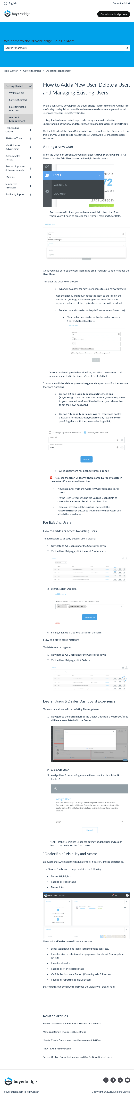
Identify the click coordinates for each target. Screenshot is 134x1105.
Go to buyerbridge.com (113, 14)
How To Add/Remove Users (57, 1048)
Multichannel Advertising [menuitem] (13, 147)
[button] (30, 86)
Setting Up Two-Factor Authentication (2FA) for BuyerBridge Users (77, 1057)
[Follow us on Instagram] (120, 1080)
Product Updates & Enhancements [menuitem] (15, 168)
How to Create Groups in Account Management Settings (72, 1040)
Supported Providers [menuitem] (11, 185)
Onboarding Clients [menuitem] (12, 129)
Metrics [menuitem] (10, 176)
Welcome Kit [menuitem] (16, 92)
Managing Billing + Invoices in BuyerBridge (64, 1031)
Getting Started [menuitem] (14, 85)
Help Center (11, 70)
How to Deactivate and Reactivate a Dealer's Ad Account (72, 1023)
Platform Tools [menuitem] (14, 138)
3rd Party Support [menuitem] (16, 194)
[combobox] (64, 48)
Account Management (58, 70)
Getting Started (32, 70)
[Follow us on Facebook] (106, 1080)
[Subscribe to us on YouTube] (127, 1080)
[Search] (127, 48)
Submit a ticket (121, 3)
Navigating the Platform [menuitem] (17, 108)
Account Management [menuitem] (17, 119)
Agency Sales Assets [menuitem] (13, 157)
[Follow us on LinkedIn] (113, 1080)
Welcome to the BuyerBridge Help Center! (39, 41)
